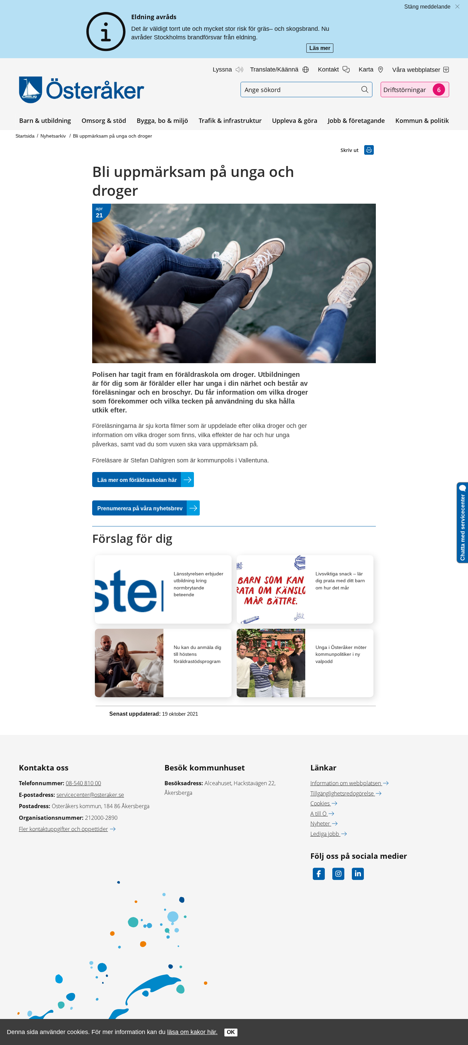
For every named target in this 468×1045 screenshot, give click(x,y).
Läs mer (321, 49)
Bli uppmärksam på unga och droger (112, 136)
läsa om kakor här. (192, 1031)
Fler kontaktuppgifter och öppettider (63, 829)
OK (231, 1032)
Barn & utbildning (45, 120)
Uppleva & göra (294, 120)
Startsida (25, 136)
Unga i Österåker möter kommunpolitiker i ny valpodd (341, 654)
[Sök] (364, 89)
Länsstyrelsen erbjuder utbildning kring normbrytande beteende (198, 584)
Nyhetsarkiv (53, 136)
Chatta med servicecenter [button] (463, 526)
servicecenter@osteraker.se (90, 795)
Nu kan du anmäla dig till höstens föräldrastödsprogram (197, 654)
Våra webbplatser (417, 69)
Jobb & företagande (356, 120)
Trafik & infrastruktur (230, 120)
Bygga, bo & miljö (162, 120)
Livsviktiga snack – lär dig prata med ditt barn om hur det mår (340, 580)
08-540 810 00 (83, 783)
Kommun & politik (422, 120)
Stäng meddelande (427, 7)
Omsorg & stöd (104, 120)
